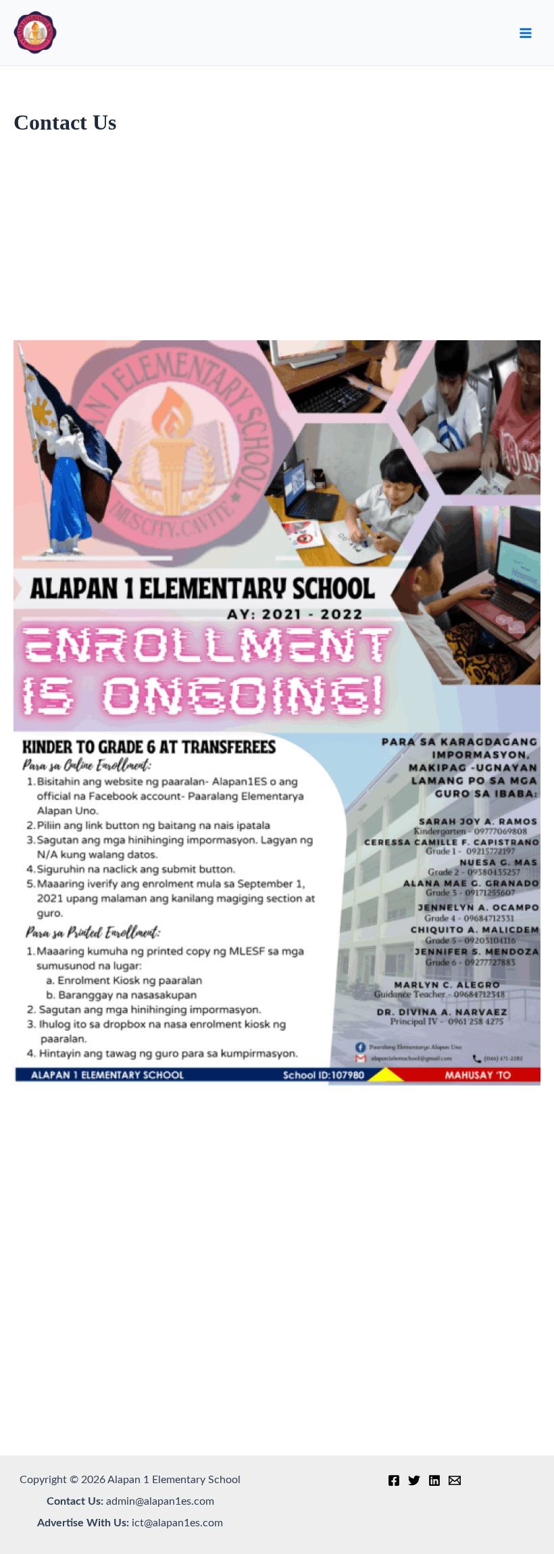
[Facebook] (394, 1480)
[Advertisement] (277, 245)
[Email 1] (455, 1480)
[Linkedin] (434, 1480)
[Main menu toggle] (525, 33)
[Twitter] (414, 1480)
